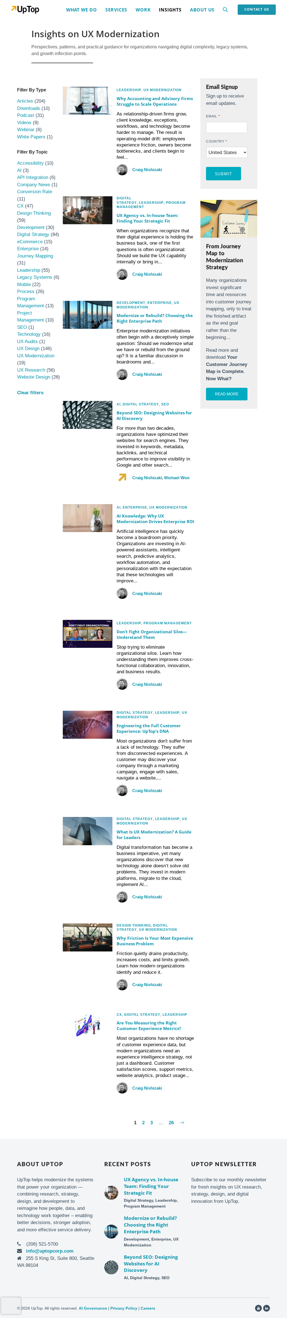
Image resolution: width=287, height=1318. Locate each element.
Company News (33, 184)
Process (25, 291)
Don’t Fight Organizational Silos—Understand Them (152, 634)
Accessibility (30, 163)
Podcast (25, 115)
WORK (143, 10)
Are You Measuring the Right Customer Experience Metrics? (149, 1025)
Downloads (28, 108)
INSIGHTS (170, 10)
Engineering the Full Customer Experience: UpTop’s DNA (149, 728)
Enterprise (28, 248)
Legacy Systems (34, 277)
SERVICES (116, 10)
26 (171, 1122)
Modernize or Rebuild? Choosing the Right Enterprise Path (155, 318)
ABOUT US (202, 10)
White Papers (31, 137)
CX (20, 206)
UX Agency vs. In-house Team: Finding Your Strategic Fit (147, 218)
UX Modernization (35, 355)
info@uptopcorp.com (49, 1251)
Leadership (28, 270)
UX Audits (27, 341)
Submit (223, 173)
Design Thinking (34, 213)
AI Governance (93, 1308)
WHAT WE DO (81, 10)
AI (19, 170)
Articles (25, 101)
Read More (227, 394)
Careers (148, 1308)
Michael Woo (176, 477)
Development (31, 227)
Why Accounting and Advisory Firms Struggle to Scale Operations (155, 101)
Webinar (25, 129)
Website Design (33, 377)
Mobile (24, 284)
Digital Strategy (33, 234)
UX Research (31, 370)
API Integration (32, 177)
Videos (24, 122)
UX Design (28, 348)
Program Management (168, 623)
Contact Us (256, 9)
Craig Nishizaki (147, 169)
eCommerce (30, 241)
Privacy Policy (123, 1308)
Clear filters (30, 392)
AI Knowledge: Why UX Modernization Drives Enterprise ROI (155, 518)
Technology (29, 334)
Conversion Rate (34, 191)
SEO (22, 327)
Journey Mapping (35, 256)
